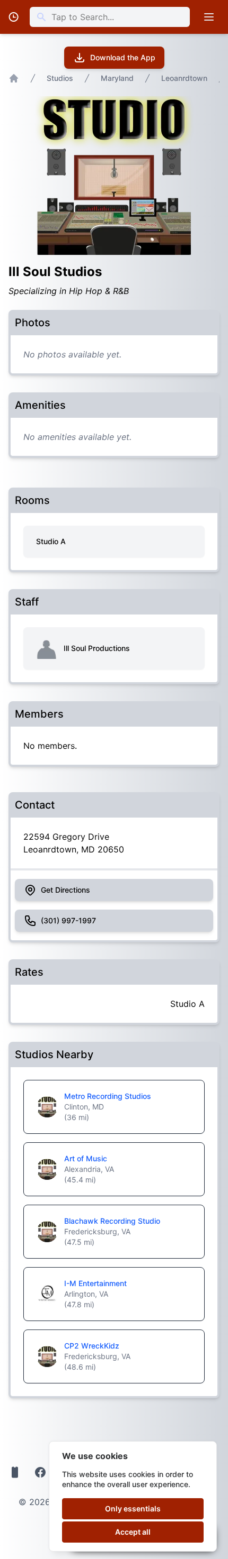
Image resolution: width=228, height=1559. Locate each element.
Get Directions (65, 889)
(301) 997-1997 (68, 920)
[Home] (13, 78)
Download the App (122, 57)
